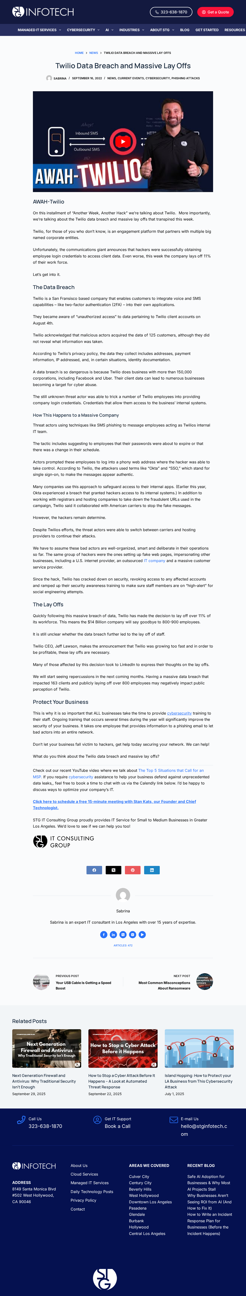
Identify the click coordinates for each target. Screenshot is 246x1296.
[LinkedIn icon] (113, 934)
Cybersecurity (81, 30)
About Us (79, 1165)
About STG (160, 30)
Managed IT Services (37, 30)
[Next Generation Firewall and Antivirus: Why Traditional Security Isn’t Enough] (46, 1048)
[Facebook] (94, 870)
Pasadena (138, 1208)
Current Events (131, 78)
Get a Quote (218, 12)
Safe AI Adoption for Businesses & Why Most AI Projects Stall (208, 1183)
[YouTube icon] (142, 934)
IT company (154, 560)
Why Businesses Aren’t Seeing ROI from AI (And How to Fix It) (209, 1202)
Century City (140, 1182)
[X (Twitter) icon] (123, 934)
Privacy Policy (83, 1200)
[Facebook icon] (103, 934)
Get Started (207, 30)
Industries (129, 30)
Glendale (137, 1214)
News (111, 78)
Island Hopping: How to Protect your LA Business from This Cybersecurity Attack (199, 1081)
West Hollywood (144, 1195)
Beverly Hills (140, 1189)
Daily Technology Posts (92, 1191)
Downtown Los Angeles (150, 1201)
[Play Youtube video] (123, 141)
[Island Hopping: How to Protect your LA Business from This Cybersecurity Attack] (199, 1048)
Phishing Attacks (186, 78)
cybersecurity (179, 713)
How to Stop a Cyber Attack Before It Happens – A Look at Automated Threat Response (121, 1081)
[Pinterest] (133, 870)
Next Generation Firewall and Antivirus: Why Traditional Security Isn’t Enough (44, 1081)
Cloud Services (84, 1174)
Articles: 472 (123, 945)
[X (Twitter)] (113, 870)
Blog (185, 30)
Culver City (139, 1176)
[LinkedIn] (152, 870)
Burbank (136, 1220)
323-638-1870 (174, 12)
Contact (78, 1209)
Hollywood (139, 1227)
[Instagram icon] (132, 934)
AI (107, 30)
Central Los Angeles (147, 1233)
